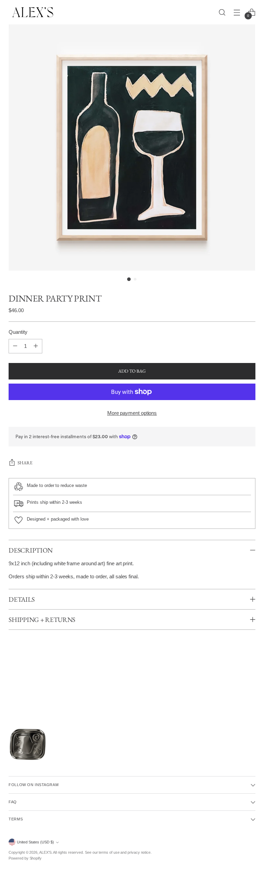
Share (25, 462)
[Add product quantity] (36, 346)
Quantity (18, 332)
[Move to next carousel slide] (254, 692)
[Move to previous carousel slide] (10, 692)
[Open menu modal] (237, 12)
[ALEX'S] (33, 12)
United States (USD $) (35, 842)
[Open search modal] (222, 12)
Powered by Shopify (25, 858)
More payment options (132, 413)
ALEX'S (45, 852)
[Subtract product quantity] (15, 346)
